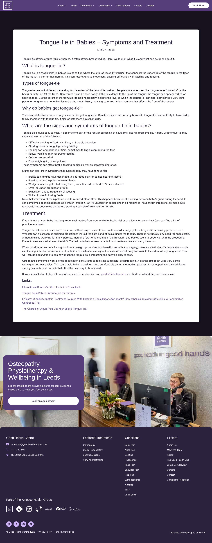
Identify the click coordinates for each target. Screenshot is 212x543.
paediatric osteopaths (113, 274)
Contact (171, 474)
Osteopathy (89, 445)
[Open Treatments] (94, 5)
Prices (170, 455)
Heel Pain (129, 474)
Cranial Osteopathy (93, 450)
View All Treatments (93, 459)
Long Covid (131, 494)
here (40, 224)
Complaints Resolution (178, 479)
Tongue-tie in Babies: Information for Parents (48, 293)
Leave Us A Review (177, 464)
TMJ (127, 489)
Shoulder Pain (132, 469)
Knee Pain (130, 464)
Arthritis (129, 484)
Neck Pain (130, 450)
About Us (171, 445)
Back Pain (130, 445)
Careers (171, 469)
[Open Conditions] (112, 5)
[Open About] (66, 5)
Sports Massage (91, 455)
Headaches (130, 459)
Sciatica (129, 455)
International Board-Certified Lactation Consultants (51, 287)
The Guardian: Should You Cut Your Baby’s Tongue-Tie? (54, 308)
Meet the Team (174, 450)
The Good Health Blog (178, 459)
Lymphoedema (132, 479)
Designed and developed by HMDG (188, 532)
